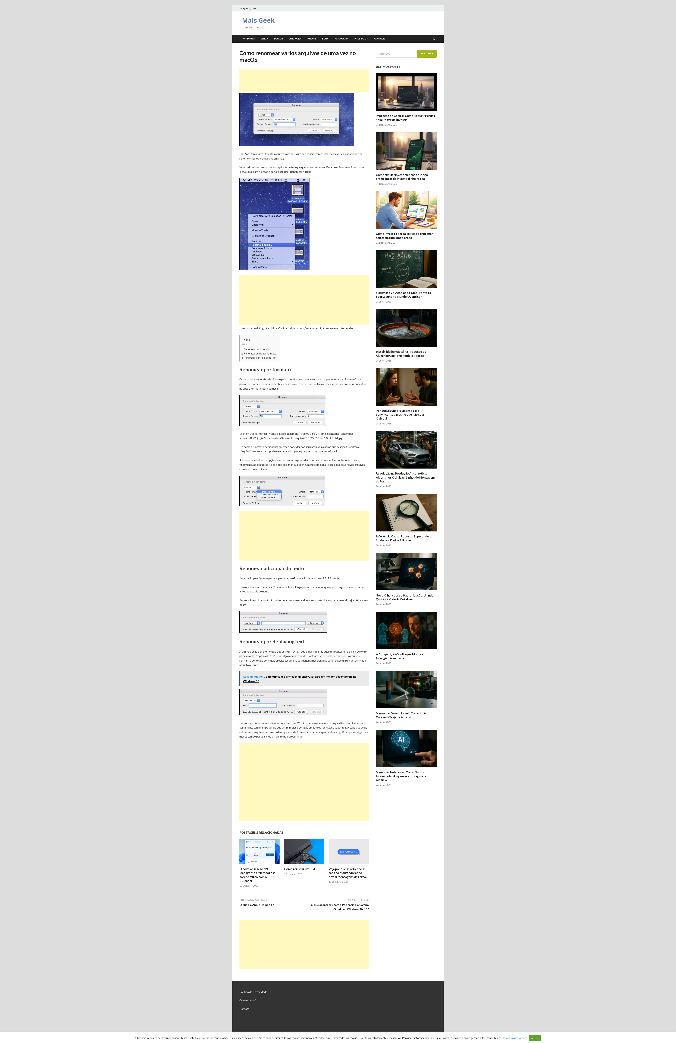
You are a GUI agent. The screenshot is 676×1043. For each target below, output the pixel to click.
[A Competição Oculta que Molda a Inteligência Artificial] (406, 650)
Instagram (341, 38)
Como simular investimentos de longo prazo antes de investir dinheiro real (402, 177)
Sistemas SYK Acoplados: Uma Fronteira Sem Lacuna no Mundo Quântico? (403, 294)
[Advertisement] (304, 80)
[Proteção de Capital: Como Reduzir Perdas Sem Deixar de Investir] (406, 111)
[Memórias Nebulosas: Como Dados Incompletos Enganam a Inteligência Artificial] (406, 768)
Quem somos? (247, 1000)
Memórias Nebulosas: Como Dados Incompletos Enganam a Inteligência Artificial (401, 776)
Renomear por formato (257, 349)
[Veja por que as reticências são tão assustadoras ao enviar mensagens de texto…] (349, 865)
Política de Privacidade (253, 991)
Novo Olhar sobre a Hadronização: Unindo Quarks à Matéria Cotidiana (405, 597)
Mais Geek (258, 20)
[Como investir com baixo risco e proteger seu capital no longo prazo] (406, 229)
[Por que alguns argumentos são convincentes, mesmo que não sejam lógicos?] (406, 406)
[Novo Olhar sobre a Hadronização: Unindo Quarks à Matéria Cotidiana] (406, 591)
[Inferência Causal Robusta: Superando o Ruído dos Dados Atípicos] (406, 532)
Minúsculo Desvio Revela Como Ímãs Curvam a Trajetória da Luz (401, 715)
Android (295, 38)
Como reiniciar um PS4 (299, 869)
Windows (248, 38)
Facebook (361, 38)
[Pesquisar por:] (406, 54)
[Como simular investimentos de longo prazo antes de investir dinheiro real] (406, 170)
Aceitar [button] (535, 1038)
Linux (264, 38)
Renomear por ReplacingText (260, 357)
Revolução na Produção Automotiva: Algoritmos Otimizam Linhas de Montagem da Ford (405, 477)
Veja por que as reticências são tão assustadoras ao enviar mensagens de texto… (348, 873)
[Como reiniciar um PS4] (304, 865)
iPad (325, 38)
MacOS (278, 38)
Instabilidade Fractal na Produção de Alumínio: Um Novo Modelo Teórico (401, 353)
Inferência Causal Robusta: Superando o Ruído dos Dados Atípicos (403, 538)
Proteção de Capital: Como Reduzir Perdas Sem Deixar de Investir (405, 117)
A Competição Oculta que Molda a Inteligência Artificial (399, 656)
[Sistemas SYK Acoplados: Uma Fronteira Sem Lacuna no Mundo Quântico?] (406, 288)
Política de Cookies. (516, 1037)
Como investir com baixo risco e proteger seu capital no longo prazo (404, 235)
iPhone (311, 38)
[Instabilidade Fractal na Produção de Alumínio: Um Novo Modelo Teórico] (406, 347)
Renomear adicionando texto (260, 353)
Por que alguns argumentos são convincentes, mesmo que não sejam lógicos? (401, 414)
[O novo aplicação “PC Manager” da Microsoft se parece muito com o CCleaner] (259, 865)
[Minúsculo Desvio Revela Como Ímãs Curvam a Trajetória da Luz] (406, 709)
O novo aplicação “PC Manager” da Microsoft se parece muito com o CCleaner (257, 874)
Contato (244, 1008)
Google (379, 38)
